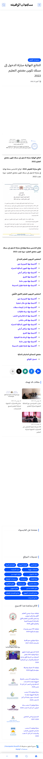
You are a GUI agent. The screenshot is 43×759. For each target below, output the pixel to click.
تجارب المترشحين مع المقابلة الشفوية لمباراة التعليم (32, 405)
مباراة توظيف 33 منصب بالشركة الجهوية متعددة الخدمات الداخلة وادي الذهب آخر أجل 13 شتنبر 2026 (29, 683)
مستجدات (24, 579)
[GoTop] (7, 756)
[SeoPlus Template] (37, 746)
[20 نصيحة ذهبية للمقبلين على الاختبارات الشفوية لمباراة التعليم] (31, 417)
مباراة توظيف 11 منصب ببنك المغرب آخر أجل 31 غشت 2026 (29, 706)
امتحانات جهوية (32, 569)
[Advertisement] (21, 35)
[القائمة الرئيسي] (39, 4)
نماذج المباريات (32, 598)
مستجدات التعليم (34, 60)
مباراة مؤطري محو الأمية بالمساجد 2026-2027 (31, 641)
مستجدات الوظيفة (11, 579)
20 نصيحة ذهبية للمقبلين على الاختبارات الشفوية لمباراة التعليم (32, 430)
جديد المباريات (15, 569)
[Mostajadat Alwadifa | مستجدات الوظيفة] (21, 5)
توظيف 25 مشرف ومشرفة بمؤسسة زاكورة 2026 (31, 669)
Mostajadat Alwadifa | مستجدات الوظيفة (15, 748)
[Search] (26, 756)
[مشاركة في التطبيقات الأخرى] (12, 371)
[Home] (36, 756)
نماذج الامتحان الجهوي (30, 593)
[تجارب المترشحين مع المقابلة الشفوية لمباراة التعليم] (31, 393)
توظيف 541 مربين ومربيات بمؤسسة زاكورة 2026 (31, 630)
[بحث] (3, 4)
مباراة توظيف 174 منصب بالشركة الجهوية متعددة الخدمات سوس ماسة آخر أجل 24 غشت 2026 (30, 696)
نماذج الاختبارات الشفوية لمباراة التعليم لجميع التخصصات (13, 406)
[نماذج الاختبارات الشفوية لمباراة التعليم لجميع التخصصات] (11, 393)
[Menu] (17, 756)
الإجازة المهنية (23, 565)
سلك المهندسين (15, 574)
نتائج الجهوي (14, 588)
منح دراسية (21, 583)
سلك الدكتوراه (33, 574)
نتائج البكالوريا (10, 583)
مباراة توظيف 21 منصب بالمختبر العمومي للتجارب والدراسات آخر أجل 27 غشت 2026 (30, 732)
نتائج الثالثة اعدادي (31, 588)
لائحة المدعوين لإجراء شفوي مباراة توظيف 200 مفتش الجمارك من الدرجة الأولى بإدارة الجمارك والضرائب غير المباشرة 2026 (29, 657)
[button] (31, 371)
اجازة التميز (34, 565)
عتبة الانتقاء (33, 579)
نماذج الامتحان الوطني (12, 593)
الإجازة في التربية (10, 565)
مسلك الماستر (33, 583)
